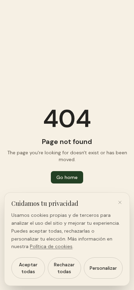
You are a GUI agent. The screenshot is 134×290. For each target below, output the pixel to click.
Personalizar (103, 268)
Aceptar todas (28, 268)
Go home (67, 177)
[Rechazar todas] (120, 202)
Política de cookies (51, 246)
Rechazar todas (64, 268)
